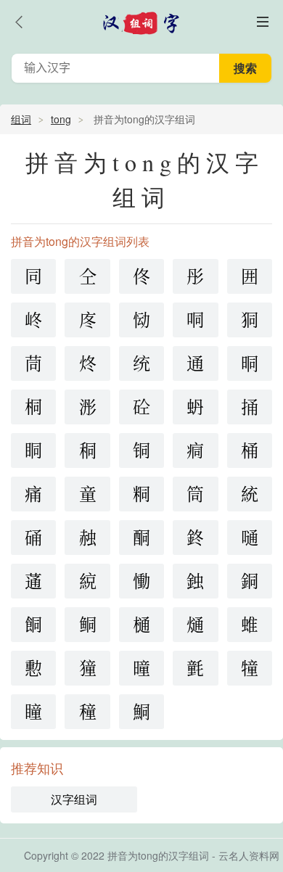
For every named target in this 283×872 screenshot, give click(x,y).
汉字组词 (74, 799)
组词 (21, 119)
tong (61, 119)
